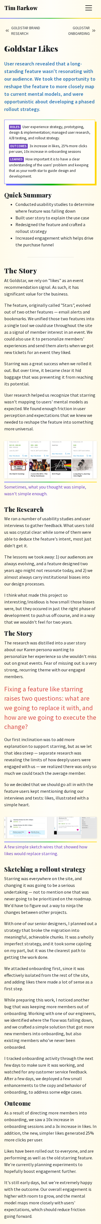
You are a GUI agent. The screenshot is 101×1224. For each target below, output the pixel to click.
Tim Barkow (21, 8)
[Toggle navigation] (89, 7)
